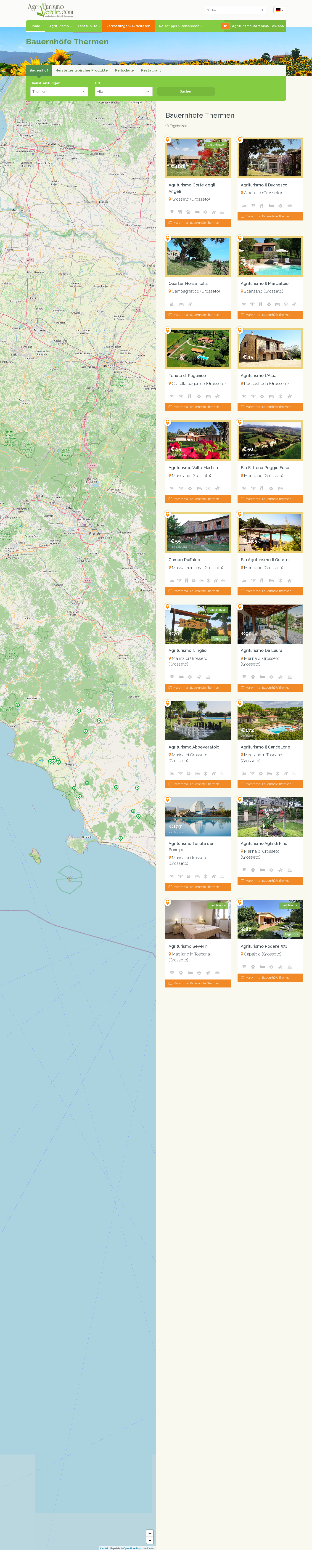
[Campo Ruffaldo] (17, 704)
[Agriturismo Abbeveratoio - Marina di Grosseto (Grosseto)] (198, 720)
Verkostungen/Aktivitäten (128, 26)
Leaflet (104, 1548)
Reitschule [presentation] (124, 70)
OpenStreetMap (132, 1548)
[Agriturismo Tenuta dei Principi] (50, 760)
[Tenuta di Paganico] (99, 719)
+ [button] (149, 1533)
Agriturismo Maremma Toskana (258, 26)
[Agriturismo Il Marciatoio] (116, 786)
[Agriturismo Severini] (79, 795)
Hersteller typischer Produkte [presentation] (82, 70)
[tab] (39, 71)
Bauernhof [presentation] (38, 70)
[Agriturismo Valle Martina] (137, 786)
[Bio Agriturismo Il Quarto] (138, 815)
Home (35, 26)
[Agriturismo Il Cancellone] (87, 782)
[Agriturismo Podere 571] (120, 837)
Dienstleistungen (45, 83)
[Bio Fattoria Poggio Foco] (133, 810)
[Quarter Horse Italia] (85, 730)
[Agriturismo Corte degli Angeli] (58, 761)
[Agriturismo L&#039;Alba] (78, 709)
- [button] (150, 1540)
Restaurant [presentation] (151, 70)
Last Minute (87, 26)
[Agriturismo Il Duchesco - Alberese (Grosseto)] (270, 158)
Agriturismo (59, 26)
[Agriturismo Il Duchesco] (74, 787)
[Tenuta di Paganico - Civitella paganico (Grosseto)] (198, 348)
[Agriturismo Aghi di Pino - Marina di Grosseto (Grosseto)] (270, 816)
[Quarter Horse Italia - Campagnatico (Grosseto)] (198, 256)
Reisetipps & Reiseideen (179, 26)
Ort (97, 83)
